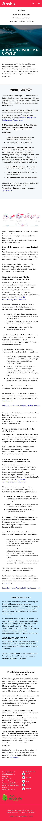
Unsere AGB (23, 812)
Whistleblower (29, 810)
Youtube (28, 785)
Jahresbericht (7, 190)
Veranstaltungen (7, 781)
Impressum (19, 810)
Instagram (28, 788)
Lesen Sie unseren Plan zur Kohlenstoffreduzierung (21, 406)
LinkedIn (28, 774)
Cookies (31, 812)
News (4, 776)
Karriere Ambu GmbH (9, 783)
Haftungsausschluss (12, 812)
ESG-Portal (21, 11)
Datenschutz (10, 810)
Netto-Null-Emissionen (10, 604)
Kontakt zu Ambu (7, 789)
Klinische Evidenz (7, 774)
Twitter (27, 781)
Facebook (28, 777)
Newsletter (5, 778)
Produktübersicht (7, 772)
